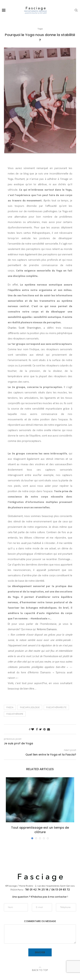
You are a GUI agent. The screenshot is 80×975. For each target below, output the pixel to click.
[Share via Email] (48, 729)
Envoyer (40, 952)
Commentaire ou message (40, 921)
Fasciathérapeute (56, 707)
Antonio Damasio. (47, 629)
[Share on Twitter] (40, 729)
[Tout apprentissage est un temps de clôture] (40, 800)
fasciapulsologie (30, 707)
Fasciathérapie (14, 714)
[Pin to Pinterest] (44, 729)
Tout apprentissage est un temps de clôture (40, 829)
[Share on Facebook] (37, 729)
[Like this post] (32, 729)
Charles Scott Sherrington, (25, 328)
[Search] (76, 10)
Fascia (9, 707)
